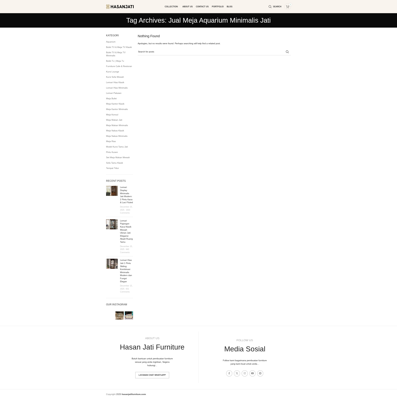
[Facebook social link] (229, 373)
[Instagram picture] (110, 315)
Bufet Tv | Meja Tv (115, 61)
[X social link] (237, 373)
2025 (131, 394)
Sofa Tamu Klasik (114, 163)
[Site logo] (122, 6)
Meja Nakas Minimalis (116, 136)
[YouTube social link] (252, 373)
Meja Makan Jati (114, 120)
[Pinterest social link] (260, 373)
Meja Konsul (112, 114)
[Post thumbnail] (112, 200)
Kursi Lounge (112, 71)
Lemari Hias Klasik (115, 82)
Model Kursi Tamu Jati (117, 146)
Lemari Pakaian (113, 93)
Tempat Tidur (112, 168)
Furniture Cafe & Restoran (119, 66)
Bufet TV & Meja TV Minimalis (115, 54)
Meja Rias (111, 141)
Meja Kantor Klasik (115, 104)
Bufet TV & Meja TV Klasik (119, 47)
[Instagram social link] (245, 373)
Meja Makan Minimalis (117, 125)
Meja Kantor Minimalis (117, 109)
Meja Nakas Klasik (115, 130)
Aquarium (111, 41)
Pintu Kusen (112, 152)
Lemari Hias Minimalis (117, 88)
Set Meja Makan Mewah (118, 157)
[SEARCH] (287, 51)
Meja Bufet (111, 98)
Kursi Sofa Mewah (115, 77)
